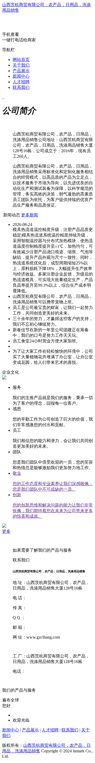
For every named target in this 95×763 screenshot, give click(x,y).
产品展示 (21, 70)
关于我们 (21, 65)
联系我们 (21, 87)
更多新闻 (29, 215)
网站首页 (21, 59)
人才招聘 (21, 82)
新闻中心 (21, 76)
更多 (6, 531)
